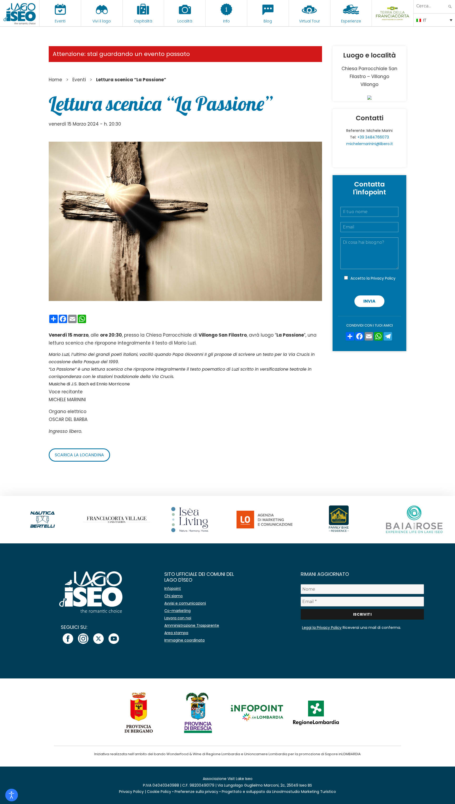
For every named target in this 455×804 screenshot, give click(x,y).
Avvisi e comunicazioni (185, 603)
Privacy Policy (383, 278)
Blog (268, 21)
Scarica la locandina (79, 455)
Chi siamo (173, 596)
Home (55, 79)
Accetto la (372, 278)
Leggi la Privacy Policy (322, 627)
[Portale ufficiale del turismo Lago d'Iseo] (19, 13)
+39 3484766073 (373, 137)
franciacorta (392, 21)
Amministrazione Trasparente (191, 625)
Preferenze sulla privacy (196, 791)
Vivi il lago (101, 21)
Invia (369, 301)
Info (226, 21)
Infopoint (172, 588)
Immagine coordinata (184, 640)
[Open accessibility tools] (11, 795)
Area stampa (176, 632)
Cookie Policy (159, 791)
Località (184, 21)
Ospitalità (143, 21)
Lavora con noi (177, 618)
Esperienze (351, 21)
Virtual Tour (309, 21)
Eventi (60, 21)
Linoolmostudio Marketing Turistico (304, 791)
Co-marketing (177, 610)
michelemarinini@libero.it (369, 143)
